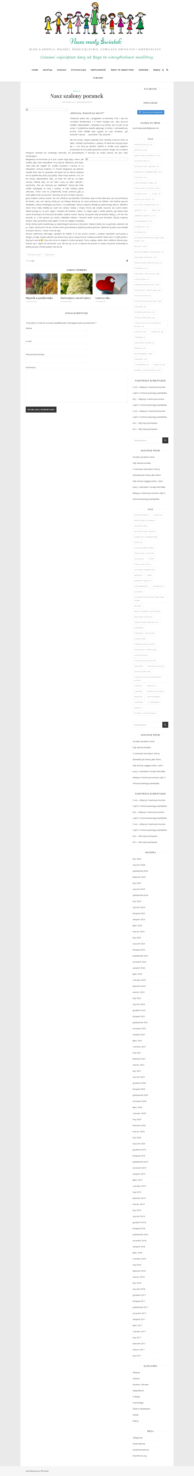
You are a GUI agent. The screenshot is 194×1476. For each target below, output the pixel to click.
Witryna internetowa (35, 354)
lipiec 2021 (137, 1040)
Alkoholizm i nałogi (146, 166)
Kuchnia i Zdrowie (140, 1384)
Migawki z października (39, 298)
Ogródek (141, 268)
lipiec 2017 (137, 1325)
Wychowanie (49, 255)
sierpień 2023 (139, 919)
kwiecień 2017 (139, 1343)
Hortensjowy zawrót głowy (76, 298)
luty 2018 (137, 1283)
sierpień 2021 (139, 1034)
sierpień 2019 (139, 1174)
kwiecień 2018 (139, 1270)
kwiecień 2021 (139, 1058)
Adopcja (47, 69)
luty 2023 (137, 937)
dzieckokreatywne (145, 183)
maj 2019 (137, 1192)
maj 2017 (137, 1337)
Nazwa (29, 328)
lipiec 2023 (137, 925)
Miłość (140, 246)
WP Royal (44, 1471)
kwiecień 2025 (139, 877)
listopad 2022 (139, 949)
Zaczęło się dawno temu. (144, 457)
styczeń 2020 (139, 1143)
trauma (140, 337)
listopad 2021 (139, 1016)
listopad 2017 (139, 1301)
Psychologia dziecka (148, 301)
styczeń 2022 (139, 1004)
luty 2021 (137, 1071)
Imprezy (140, 210)
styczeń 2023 (139, 943)
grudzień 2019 (139, 1149)
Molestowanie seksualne (149, 252)
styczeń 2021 (139, 1077)
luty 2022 (137, 998)
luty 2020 (137, 1137)
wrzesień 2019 (139, 1167)
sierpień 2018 (139, 1246)
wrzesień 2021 (139, 1028)
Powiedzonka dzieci (146, 285)
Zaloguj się (137, 1437)
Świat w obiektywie (122, 69)
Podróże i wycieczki (147, 274)
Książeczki (142, 227)
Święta (159, 365)
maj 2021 (137, 1052)
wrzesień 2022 (139, 961)
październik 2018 (140, 1234)
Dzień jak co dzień (34, 255)
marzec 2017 (139, 1349)
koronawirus (143, 221)
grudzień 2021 (139, 1010)
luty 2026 (137, 858)
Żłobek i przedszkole (147, 370)
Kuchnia (140, 232)
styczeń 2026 (139, 865)
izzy (32, 260)
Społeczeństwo (144, 318)
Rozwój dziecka (144, 312)
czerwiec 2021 (139, 1046)
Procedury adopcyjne (147, 290)
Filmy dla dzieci (144, 199)
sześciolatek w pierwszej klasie (147, 324)
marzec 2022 (139, 992)
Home (35, 69)
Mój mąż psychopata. (148, 423)
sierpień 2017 (139, 1319)
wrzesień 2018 (139, 1240)
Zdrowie (143, 69)
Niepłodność (98, 69)
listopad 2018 (139, 1228)
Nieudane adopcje (145, 257)
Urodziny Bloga (144, 343)
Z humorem (141, 365)
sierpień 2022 (139, 968)
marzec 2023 (139, 931)
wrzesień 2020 (139, 1101)
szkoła (140, 332)
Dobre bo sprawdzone (148, 172)
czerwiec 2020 (139, 1113)
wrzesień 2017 (139, 1313)
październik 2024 (140, 895)
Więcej (156, 69)
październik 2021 (140, 1022)
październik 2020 (140, 1095)
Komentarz (31, 367)
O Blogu (98, 77)
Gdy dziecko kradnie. (142, 463)
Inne (156, 210)
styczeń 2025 (139, 889)
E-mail (28, 341)
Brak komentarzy (84, 102)
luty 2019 (137, 1210)
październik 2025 (140, 871)
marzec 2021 (139, 1064)
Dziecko (61, 69)
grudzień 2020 (139, 1083)
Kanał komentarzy (141, 1449)
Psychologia (78, 69)
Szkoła (135, 1414)
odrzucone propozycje (148, 263)
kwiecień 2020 (139, 1125)
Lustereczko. (103, 298)
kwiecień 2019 (139, 1198)
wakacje (140, 348)
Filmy (156, 194)
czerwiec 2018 (139, 1258)
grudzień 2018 (139, 1222)
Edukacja (140, 194)
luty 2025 (137, 883)
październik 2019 (140, 1161)
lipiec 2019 (137, 1180)
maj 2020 (137, 1119)
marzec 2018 (139, 1277)
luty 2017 (137, 1355)
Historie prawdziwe (146, 205)
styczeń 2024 (139, 907)
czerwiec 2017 (139, 1331)
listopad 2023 (139, 913)
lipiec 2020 (137, 1107)
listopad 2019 (139, 1155)
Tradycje (157, 332)
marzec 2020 (139, 1131)
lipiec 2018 (137, 1252)
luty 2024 (137, 901)
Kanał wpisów (139, 1443)
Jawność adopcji (145, 216)
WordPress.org (140, 1455)
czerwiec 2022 (139, 980)
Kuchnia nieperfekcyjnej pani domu (149, 239)
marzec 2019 (139, 1204)
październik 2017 (140, 1307)
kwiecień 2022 (139, 986)
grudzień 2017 (139, 1295)
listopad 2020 (139, 1089)
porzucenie (142, 279)
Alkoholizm (142, 161)
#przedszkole (143, 145)
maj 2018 (137, 1264)
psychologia (142, 296)
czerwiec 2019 (139, 1186)
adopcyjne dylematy (147, 155)
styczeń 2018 (139, 1289)
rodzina (140, 307)
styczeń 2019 (139, 1216)
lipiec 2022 (137, 974)
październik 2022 (140, 955)
